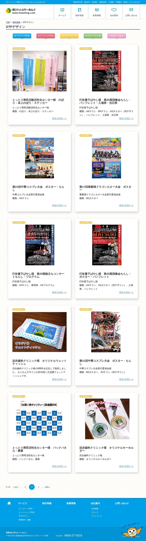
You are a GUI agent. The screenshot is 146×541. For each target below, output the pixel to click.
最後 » (47, 487)
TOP (8, 22)
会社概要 (95, 509)
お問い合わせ (122, 503)
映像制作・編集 (25, 520)
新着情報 (71, 503)
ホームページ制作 (26, 509)
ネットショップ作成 (26, 512)
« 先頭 (15, 487)
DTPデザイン (24, 516)
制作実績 (16, 22)
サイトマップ (97, 516)
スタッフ (95, 512)
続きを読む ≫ (59, 118)
